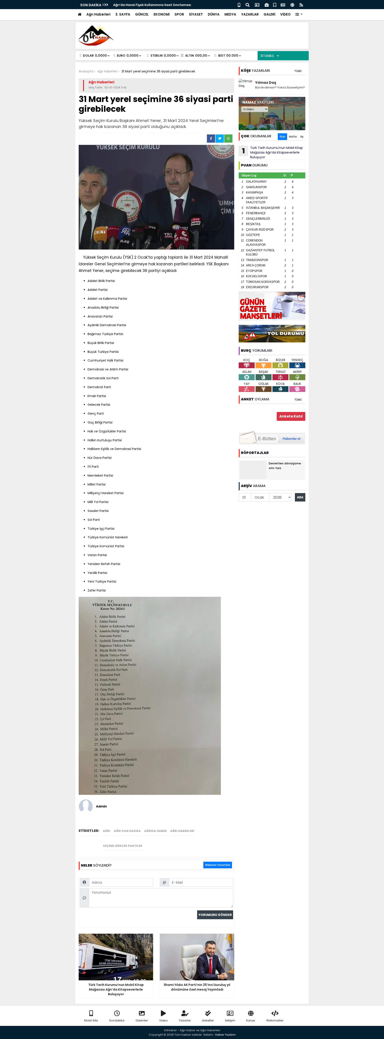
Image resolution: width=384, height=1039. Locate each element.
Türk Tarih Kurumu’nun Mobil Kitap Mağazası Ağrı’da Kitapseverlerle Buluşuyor (272, 152)
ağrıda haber (155, 831)
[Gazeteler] (282, 4)
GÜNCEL (142, 14)
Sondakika (116, 1020)
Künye (250, 1020)
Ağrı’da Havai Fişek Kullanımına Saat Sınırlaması (152, 5)
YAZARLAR (250, 14)
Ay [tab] (302, 136)
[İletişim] (257, 4)
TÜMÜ (298, 71)
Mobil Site (91, 1020)
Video (163, 1020)
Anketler (208, 1020)
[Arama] (247, 4)
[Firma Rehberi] (266, 4)
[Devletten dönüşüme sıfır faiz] (253, 470)
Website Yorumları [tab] (217, 865)
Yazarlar (185, 1020)
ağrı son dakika (127, 831)
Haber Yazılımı (225, 1035)
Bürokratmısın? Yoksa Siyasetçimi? (280, 87)
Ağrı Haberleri (98, 14)
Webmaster (275, 1020)
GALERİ (269, 14)
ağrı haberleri (182, 831)
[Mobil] (239, 4)
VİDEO (285, 14)
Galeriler (142, 1020)
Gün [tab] (282, 136)
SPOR (179, 14)
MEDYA (230, 14)
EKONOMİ (162, 14)
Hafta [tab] (293, 136)
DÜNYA (214, 14)
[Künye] (292, 4)
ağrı (106, 831)
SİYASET (196, 14)
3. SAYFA (122, 14)
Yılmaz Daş (265, 82)
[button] (299, 14)
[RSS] (301, 4)
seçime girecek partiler (122, 846)
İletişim (230, 1020)
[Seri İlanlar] (274, 4)
